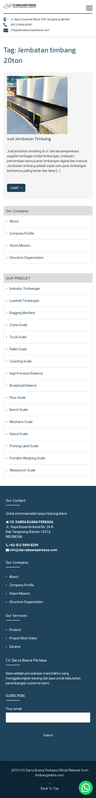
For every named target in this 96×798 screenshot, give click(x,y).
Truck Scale (18, 337)
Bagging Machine (22, 313)
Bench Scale (19, 410)
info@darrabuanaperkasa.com (29, 30)
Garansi (15, 646)
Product (15, 630)
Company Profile (22, 233)
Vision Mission (20, 245)
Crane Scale (18, 325)
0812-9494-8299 (20, 24)
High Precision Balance (26, 373)
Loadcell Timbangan (24, 301)
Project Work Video (23, 638)
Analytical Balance (23, 385)
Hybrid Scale (19, 434)
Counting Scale (21, 361)
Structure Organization (26, 257)
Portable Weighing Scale (27, 458)
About (14, 221)
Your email (14, 709)
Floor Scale (18, 397)
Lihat (15, 188)
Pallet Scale (18, 349)
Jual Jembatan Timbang (29, 138)
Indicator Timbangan (25, 288)
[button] (86, 788)
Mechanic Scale (21, 422)
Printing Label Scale (24, 446)
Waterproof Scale (22, 470)
